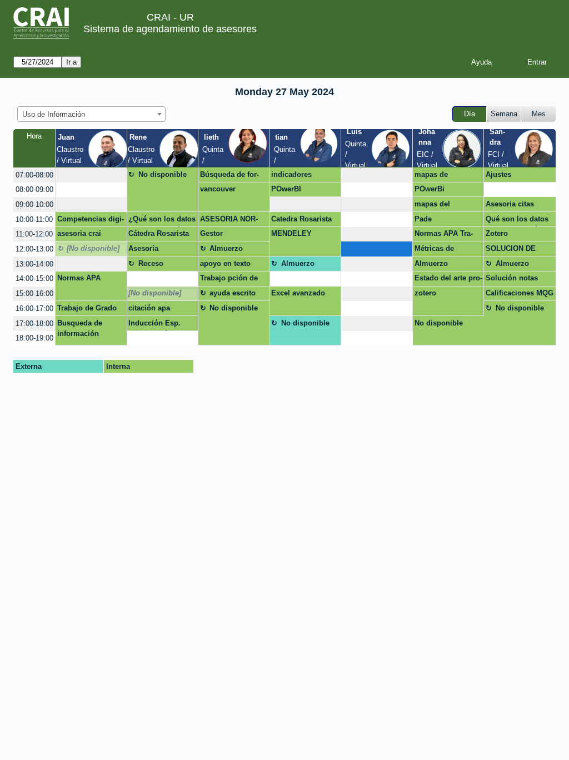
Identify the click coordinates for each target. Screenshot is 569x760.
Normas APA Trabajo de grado (444, 235)
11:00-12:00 (34, 234)
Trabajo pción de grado (229, 280)
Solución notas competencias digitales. (512, 280)
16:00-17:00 (34, 308)
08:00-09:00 (34, 189)
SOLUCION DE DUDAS (511, 250)
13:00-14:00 (34, 264)
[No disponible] (93, 248)
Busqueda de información (79, 328)
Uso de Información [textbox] (53, 114)
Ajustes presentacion (508, 176)
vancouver (218, 189)
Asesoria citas (510, 204)
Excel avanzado (298, 293)
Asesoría (143, 248)
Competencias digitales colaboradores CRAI (91, 221)
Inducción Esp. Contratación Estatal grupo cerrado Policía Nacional (160, 325)
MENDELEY (291, 233)
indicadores (291, 174)
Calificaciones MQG (519, 293)
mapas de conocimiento (438, 176)
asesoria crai (79, 233)
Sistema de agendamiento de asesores (170, 28)
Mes (539, 114)
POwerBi (430, 189)
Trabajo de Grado (87, 308)
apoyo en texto (225, 263)
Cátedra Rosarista (158, 233)
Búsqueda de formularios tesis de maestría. (229, 176)
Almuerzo (226, 248)
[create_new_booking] (91, 174)
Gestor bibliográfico (222, 235)
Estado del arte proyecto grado (448, 280)
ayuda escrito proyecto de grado (232, 295)
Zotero (497, 233)
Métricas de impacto (434, 250)
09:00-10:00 (34, 204)
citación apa (149, 308)
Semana (504, 114)
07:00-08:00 (34, 175)
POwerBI (286, 189)
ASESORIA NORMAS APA (229, 221)
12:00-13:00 (34, 249)
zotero (425, 293)
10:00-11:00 (34, 219)
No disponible (162, 174)
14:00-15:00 (34, 278)
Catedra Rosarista (301, 219)
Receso (150, 263)
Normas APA (79, 278)
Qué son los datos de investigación (517, 221)
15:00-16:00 (34, 293)
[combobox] (91, 114)
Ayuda (481, 62)
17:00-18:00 (34, 323)
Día (469, 114)
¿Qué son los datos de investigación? (162, 221)
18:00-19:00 (34, 338)
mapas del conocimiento (438, 206)
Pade (423, 219)
